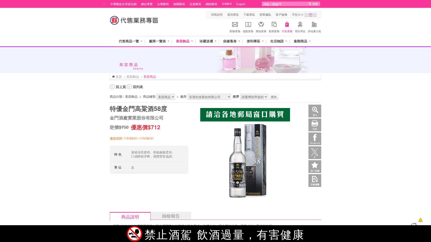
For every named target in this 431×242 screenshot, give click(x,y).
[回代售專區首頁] (134, 22)
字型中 (310, 15)
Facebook (314, 138)
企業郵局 (163, 4)
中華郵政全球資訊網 (123, 4)
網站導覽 (147, 4)
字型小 (306, 15)
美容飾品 (182, 41)
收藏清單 (314, 180)
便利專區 (253, 41)
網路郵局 (211, 4)
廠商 (183, 96)
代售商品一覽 (129, 41)
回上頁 (121, 86)
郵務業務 (235, 31)
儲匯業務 (248, 31)
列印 (314, 125)
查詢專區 (233, 15)
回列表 (138, 86)
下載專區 (249, 15)
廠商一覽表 (157, 41)
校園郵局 (179, 4)
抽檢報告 (171, 215)
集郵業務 (274, 31)
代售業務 (287, 31)
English (240, 4)
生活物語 (277, 41)
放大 (314, 111)
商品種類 (149, 96)
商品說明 (130, 216)
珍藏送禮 (206, 41)
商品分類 (116, 96)
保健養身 (230, 41)
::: (104, 4)
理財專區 (300, 31)
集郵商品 (300, 41)
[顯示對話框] (420, 220)
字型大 (315, 15)
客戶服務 (281, 15)
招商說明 (217, 15)
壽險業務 (261, 31)
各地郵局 (227, 3)
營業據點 (265, 15)
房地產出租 (314, 31)
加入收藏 (314, 166)
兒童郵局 (195, 4)
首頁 (119, 76)
